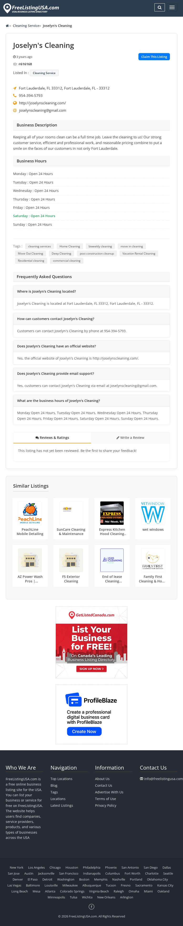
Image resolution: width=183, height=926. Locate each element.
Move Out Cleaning (30, 253)
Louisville (51, 885)
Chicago (55, 867)
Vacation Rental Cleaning (138, 253)
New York (16, 867)
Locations (58, 798)
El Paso (33, 879)
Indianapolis (92, 873)
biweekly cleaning (100, 246)
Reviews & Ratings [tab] (54, 437)
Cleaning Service (26, 25)
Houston (72, 867)
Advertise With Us (109, 792)
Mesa (36, 891)
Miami (148, 891)
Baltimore (33, 885)
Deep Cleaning (61, 253)
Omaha (134, 891)
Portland (136, 879)
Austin (28, 873)
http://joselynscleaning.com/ (42, 102)
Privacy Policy (105, 805)
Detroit (47, 879)
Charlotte (151, 873)
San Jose (14, 873)
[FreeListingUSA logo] (30, 8)
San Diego (151, 867)
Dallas (167, 867)
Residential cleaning (31, 261)
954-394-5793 (31, 95)
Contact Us (103, 785)
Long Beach (19, 891)
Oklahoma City (157, 879)
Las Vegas (14, 885)
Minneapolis (56, 897)
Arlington (126, 897)
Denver (18, 879)
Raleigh (119, 891)
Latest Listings (62, 805)
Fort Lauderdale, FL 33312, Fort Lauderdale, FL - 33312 (64, 88)
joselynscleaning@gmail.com (42, 110)
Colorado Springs (72, 891)
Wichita (87, 897)
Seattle (168, 873)
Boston (84, 879)
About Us (102, 778)
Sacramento (143, 885)
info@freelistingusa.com (163, 778)
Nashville (118, 879)
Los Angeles (36, 867)
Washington (65, 879)
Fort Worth (132, 873)
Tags (54, 792)
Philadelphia (91, 867)
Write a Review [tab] (131, 437)
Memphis (100, 879)
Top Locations (61, 778)
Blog (54, 785)
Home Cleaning (70, 246)
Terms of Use (105, 798)
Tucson (111, 885)
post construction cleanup (97, 253)
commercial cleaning (67, 261)
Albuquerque (91, 885)
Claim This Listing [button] (154, 57)
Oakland (163, 891)
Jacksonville (46, 873)
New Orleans (106, 897)
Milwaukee (70, 885)
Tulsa (73, 897)
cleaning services (39, 246)
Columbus (112, 873)
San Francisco (68, 873)
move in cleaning (132, 246)
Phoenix (111, 867)
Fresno (126, 885)
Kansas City (165, 885)
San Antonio (130, 867)
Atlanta (50, 891)
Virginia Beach (99, 891)
